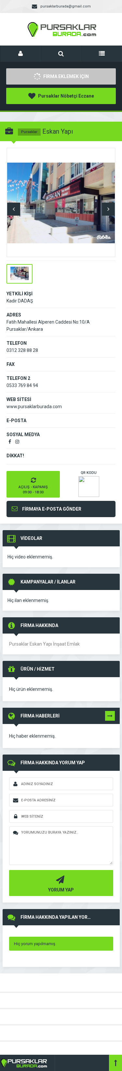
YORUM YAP (61, 889)
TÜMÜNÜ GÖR (110, 717)
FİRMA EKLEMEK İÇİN (65, 76)
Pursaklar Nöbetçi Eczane (65, 96)
